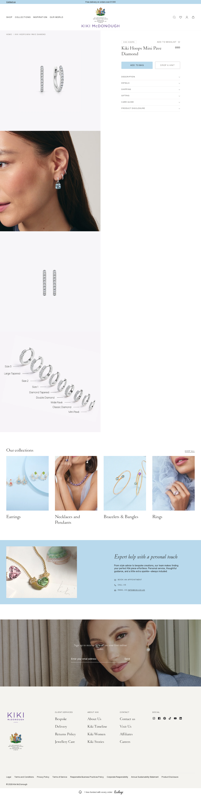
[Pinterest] (164, 718)
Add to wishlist (167, 42)
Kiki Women (96, 734)
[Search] (174, 17)
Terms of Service (59, 777)
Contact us (127, 719)
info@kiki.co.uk (136, 590)
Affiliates (126, 734)
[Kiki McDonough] (101, 26)
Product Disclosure (170, 777)
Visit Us (125, 726)
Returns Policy (65, 734)
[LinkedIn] (180, 718)
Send (127, 658)
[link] (100, 792)
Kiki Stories (95, 742)
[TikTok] (169, 718)
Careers (125, 742)
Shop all (190, 451)
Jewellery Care (65, 742)
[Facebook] (159, 718)
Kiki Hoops (128, 42)
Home (9, 34)
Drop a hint (167, 65)
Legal (8, 777)
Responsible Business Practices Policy (87, 777)
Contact (124, 712)
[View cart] (193, 17)
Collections (23, 17)
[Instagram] (153, 718)
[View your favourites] (181, 17)
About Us (94, 719)
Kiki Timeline (97, 726)
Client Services (64, 712)
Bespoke (61, 719)
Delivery (61, 726)
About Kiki (93, 712)
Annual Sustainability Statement (144, 777)
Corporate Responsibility (117, 777)
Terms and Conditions (24, 777)
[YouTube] (175, 718)
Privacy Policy (43, 777)
